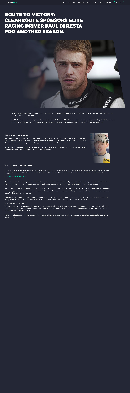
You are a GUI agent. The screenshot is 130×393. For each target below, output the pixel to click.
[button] (109, 2)
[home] (12, 3)
